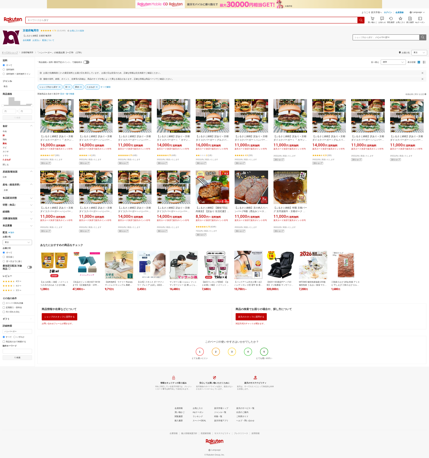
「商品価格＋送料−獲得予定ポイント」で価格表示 (59, 62)
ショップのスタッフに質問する (59, 317)
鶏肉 (5, 139)
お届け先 (7, 237)
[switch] (29, 267)
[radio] (4, 65)
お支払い (37, 40)
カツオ (6, 151)
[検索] (361, 20)
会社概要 (27, 40)
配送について (48, 40)
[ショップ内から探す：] (422, 37)
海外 (12, 232)
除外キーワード (10, 346)
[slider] (3, 105)
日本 (5, 177)
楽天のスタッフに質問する (251, 317)
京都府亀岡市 (31, 30)
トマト (6, 155)
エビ (5, 147)
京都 (6, 190)
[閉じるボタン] (422, 73)
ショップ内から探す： (365, 37)
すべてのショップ (10, 52)
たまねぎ (7, 159)
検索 (18, 118)
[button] (417, 13)
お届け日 (7, 248)
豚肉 (5, 143)
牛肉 (5, 131)
